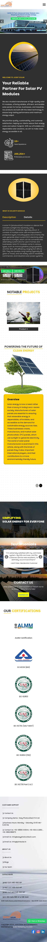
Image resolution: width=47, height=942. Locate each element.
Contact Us (23, 594)
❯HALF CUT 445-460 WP (12, 882)
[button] (40, 485)
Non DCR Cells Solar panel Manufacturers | (28, 901)
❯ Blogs (6, 862)
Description (9, 217)
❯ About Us (7, 857)
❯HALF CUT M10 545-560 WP (14, 892)
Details (28, 217)
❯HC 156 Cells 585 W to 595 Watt (16, 897)
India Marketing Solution (23, 927)
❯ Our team (7, 867)
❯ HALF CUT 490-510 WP (12, 887)
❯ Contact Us (8, 813)
